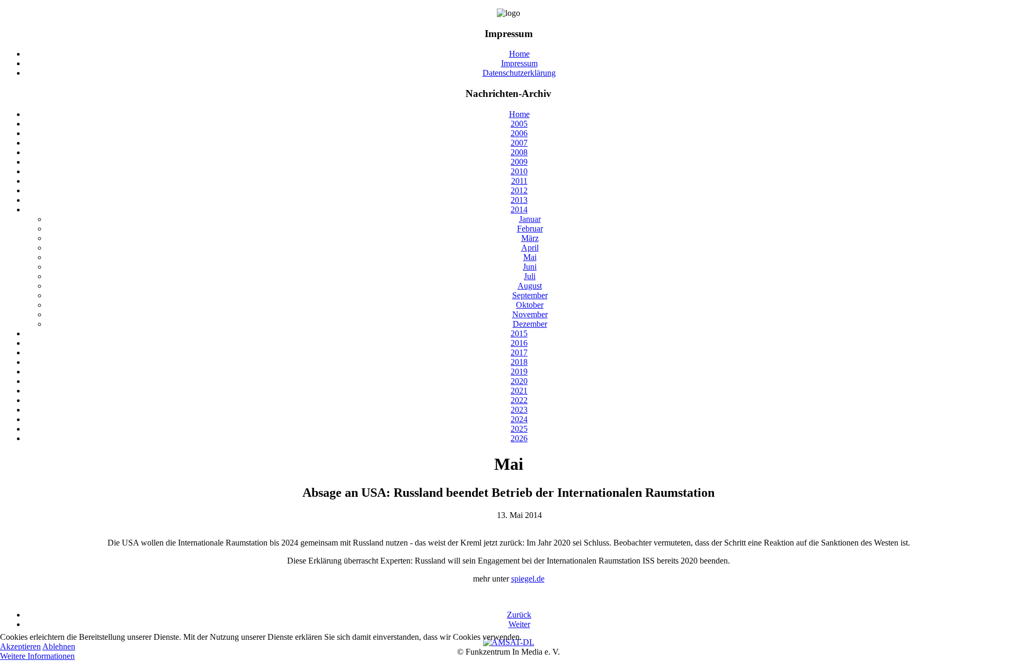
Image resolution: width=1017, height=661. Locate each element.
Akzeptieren (20, 646)
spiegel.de (528, 578)
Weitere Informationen (37, 655)
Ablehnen (58, 646)
